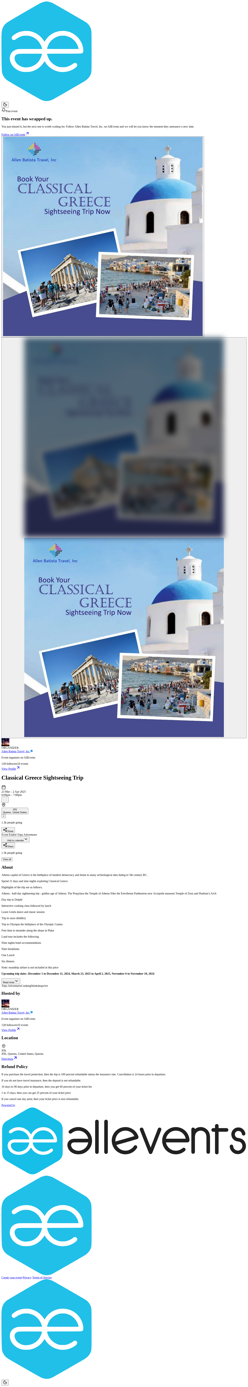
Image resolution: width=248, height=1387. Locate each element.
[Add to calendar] (5, 800)
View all (7, 859)
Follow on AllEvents (13, 134)
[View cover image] (102, 236)
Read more (8, 982)
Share (10, 831)
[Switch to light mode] (5, 105)
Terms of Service (42, 1277)
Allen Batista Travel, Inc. (15, 751)
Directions (7, 1058)
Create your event (11, 1277)
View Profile (8, 768)
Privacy (27, 1277)
